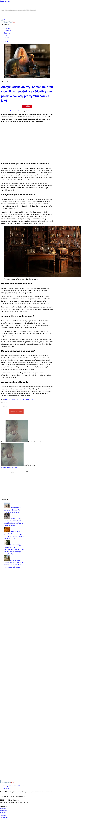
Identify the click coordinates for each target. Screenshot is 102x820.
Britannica (20, 399)
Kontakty (6, 788)
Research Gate (29, 399)
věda (41, 111)
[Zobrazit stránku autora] (17, 467)
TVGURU (3, 813)
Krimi (5, 35)
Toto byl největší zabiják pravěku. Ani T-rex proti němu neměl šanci (12, 510)
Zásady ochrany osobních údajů (13, 786)
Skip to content (5, 1)
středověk (21, 111)
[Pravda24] (8, 22)
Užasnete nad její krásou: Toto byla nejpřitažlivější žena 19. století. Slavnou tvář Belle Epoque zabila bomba (14, 549)
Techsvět (3, 808)
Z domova (7, 31)
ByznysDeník (4, 817)
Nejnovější (7, 28)
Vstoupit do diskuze (16, 411)
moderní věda (12, 111)
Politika (6, 37)
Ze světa (7, 33)
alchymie (4, 111)
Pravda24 (3, 815)
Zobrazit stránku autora (9, 467)
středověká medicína (32, 111)
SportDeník (3, 810)
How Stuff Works (10, 399)
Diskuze (5, 406)
